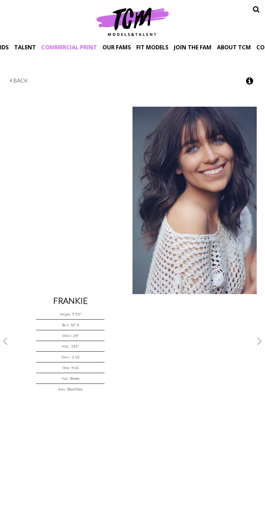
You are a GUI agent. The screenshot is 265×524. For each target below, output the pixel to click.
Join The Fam (193, 47)
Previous (5, 341)
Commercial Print (69, 47)
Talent (25, 47)
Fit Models (152, 47)
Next (260, 341)
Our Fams (116, 47)
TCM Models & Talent (132, 21)
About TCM (234, 47)
